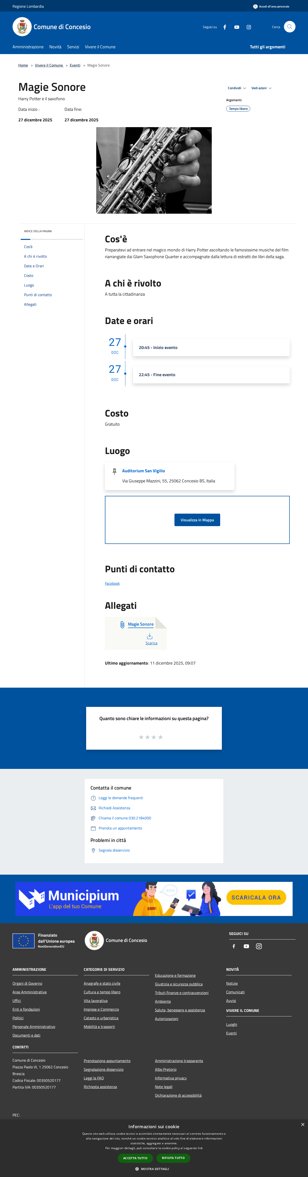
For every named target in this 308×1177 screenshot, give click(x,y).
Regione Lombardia (28, 6)
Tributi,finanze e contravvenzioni (182, 993)
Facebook (112, 583)
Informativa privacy (171, 1078)
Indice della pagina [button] (38, 231)
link (200, 1148)
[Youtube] (235, 26)
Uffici (17, 1000)
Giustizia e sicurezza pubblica (179, 984)
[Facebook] (223, 26)
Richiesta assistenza (100, 1087)
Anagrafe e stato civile (102, 983)
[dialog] (154, 1148)
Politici (18, 1018)
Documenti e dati (26, 1035)
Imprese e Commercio (101, 1009)
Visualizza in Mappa (197, 520)
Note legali (164, 1087)
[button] (154, 1168)
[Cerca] (289, 26)
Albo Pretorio (165, 1069)
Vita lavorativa (96, 1000)
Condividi (235, 88)
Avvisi (231, 1000)
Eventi (75, 65)
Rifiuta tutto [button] (173, 1158)
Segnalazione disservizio (103, 1069)
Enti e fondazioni (26, 1009)
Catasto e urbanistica (101, 1018)
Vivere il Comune (49, 65)
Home (23, 65)
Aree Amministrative (30, 992)
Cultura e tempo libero (102, 992)
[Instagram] (247, 26)
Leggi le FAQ (94, 1078)
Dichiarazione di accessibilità (178, 1095)
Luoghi (231, 1024)
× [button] (302, 1125)
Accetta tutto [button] (135, 1158)
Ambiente (163, 1001)
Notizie (232, 983)
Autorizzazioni (166, 1018)
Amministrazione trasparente (179, 1061)
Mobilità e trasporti (99, 1026)
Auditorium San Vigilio (143, 470)
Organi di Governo (27, 983)
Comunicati (235, 992)
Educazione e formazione (175, 975)
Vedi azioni (259, 88)
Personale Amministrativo (34, 1026)
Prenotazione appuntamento (107, 1061)
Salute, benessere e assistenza (180, 1010)
